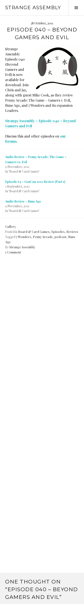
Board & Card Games (34, 232)
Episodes (58, 232)
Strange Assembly (33, 7)
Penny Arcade (43, 237)
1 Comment (13, 252)
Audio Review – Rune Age (23, 201)
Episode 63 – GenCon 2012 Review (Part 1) (35, 182)
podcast (60, 237)
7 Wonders (23, 237)
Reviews (72, 232)
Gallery (10, 227)
